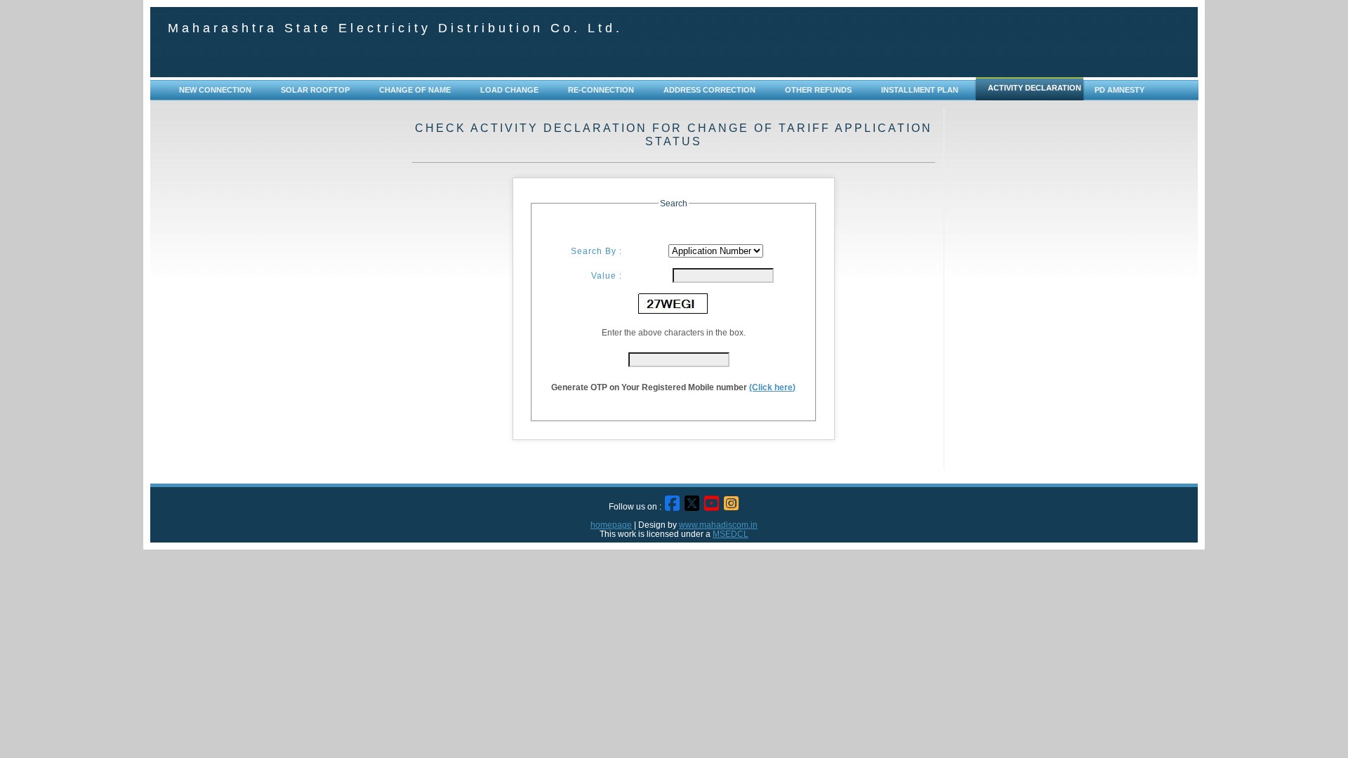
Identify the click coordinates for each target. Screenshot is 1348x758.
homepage (611, 524)
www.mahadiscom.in (718, 524)
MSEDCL (730, 533)
